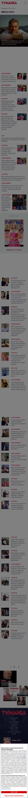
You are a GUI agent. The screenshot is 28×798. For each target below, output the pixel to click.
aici (10, 767)
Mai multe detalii (23, 756)
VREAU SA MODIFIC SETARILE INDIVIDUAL (14, 795)
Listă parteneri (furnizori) (6, 788)
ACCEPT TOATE (14, 792)
